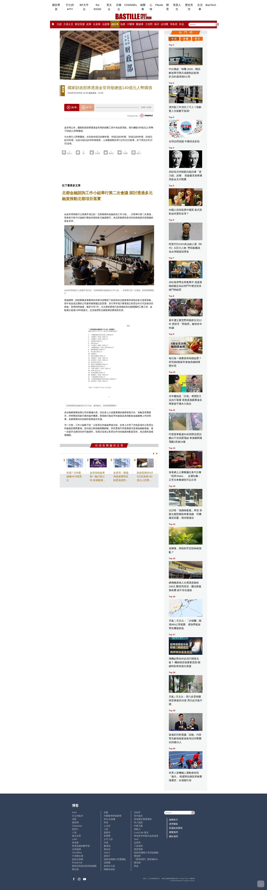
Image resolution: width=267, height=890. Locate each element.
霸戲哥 (107, 832)
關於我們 (173, 836)
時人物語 (138, 822)
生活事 (200, 7)
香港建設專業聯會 (143, 819)
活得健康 (76, 849)
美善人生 (177, 7)
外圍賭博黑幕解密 (113, 816)
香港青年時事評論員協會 (146, 836)
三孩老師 (138, 846)
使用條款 (173, 824)
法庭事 (106, 24)
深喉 (106, 812)
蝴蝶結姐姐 (109, 869)
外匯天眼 (138, 826)
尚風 (106, 842)
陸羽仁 (75, 829)
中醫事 (130, 24)
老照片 (107, 856)
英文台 (109, 7)
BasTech (211, 4)
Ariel (74, 812)
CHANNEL (130, 4)
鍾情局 (75, 822)
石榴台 (118, 7)
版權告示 (173, 820)
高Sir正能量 (109, 819)
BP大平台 (84, 7)
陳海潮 (137, 862)
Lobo (74, 839)
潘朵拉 (107, 849)
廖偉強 (107, 846)
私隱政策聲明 (175, 828)
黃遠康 (75, 842)
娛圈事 (142, 7)
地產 (122, 24)
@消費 (164, 24)
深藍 (74, 819)
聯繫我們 (173, 832)
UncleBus (77, 852)
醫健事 (140, 24)
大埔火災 (68, 24)
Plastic (159, 4)
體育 (167, 7)
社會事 (97, 24)
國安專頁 (56, 7)
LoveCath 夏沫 (141, 832)
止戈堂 (107, 826)
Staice (107, 852)
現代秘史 (138, 816)
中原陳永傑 (77, 856)
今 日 (173, 38)
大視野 (149, 24)
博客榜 (173, 24)
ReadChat (77, 862)
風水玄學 (76, 836)
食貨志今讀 (109, 866)
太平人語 (108, 839)
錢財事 (115, 24)
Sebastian (77, 826)
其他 (181, 24)
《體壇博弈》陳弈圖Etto (146, 859)
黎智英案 (80, 24)
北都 (59, 24)
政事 (88, 24)
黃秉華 (107, 836)
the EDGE (97, 7)
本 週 (185, 38)
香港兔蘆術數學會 (81, 846)
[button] (153, 453)
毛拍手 (137, 812)
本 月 (197, 38)
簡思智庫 (138, 849)
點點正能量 (77, 859)
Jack (136, 839)
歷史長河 (189, 7)
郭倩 (106, 822)
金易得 (137, 842)
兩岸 (156, 24)
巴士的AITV (70, 7)
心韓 (151, 7)
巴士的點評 (77, 816)
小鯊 (106, 829)
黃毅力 (137, 829)
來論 (136, 866)
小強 (74, 832)
